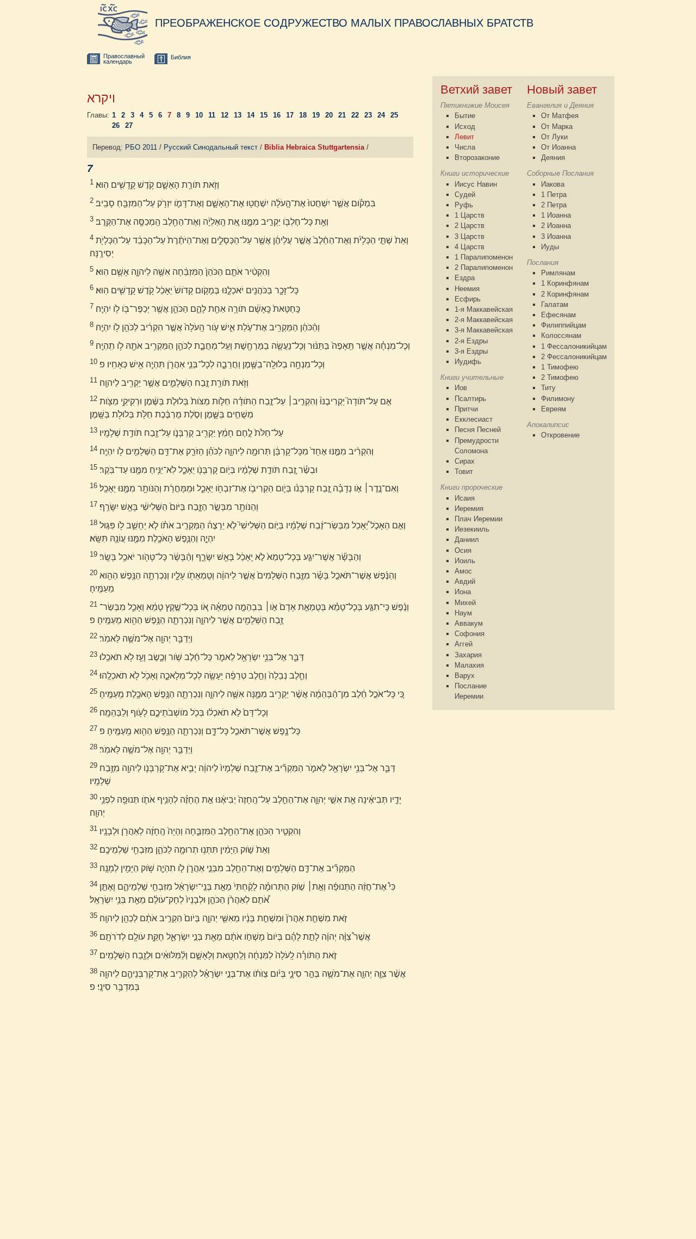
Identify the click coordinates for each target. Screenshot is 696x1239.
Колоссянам (561, 335)
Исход (465, 126)
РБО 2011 (141, 147)
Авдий (465, 581)
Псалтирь (470, 398)
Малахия (469, 665)
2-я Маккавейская (484, 320)
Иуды (550, 247)
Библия (181, 57)
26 (116, 125)
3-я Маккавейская (484, 330)
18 (303, 115)
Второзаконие (477, 157)
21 (342, 115)
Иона (463, 592)
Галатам (554, 304)
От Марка (557, 126)
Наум (463, 613)
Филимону (558, 398)
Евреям (553, 409)
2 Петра (554, 205)
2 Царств (469, 225)
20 (329, 115)
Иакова (552, 184)
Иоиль (465, 561)
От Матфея (560, 116)
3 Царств (469, 236)
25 (394, 115)
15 (264, 115)
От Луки (554, 137)
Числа (465, 147)
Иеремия (469, 508)
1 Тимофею (560, 367)
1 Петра (554, 194)
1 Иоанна (556, 215)
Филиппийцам (563, 325)
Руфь (464, 205)
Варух (465, 675)
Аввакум (469, 623)
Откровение (560, 435)
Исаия (465, 498)
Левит (464, 137)
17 (290, 115)
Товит (464, 471)
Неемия (467, 289)
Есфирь (468, 299)
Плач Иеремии (478, 519)
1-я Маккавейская (484, 309)
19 (316, 115)
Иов (461, 388)
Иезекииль (472, 529)
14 (250, 115)
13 (237, 115)
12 (224, 115)
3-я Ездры (471, 351)
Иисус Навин (476, 184)
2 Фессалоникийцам (574, 357)
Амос (463, 571)
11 (211, 115)
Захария (468, 655)
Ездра (465, 278)
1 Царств (469, 215)
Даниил (467, 539)
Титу (548, 388)
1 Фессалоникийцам (574, 346)
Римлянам (558, 273)
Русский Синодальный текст (211, 147)
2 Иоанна (556, 225)
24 (381, 115)
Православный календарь (124, 59)
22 (355, 115)
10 (199, 115)
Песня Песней (478, 430)
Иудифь (468, 361)
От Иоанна (558, 147)
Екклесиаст (474, 419)
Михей (465, 603)
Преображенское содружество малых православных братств (344, 23)
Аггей (464, 644)
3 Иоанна (556, 236)
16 (277, 115)
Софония (469, 634)
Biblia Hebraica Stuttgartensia (314, 147)
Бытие (465, 116)
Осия (463, 550)
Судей (465, 194)
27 (129, 125)
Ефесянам (558, 315)
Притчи (466, 409)
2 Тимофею (560, 377)
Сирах (465, 461)
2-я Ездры (471, 341)
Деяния (553, 157)
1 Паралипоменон (484, 257)
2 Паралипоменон (484, 267)
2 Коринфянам (565, 294)
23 (368, 115)
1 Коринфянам (565, 283)
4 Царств (469, 247)
